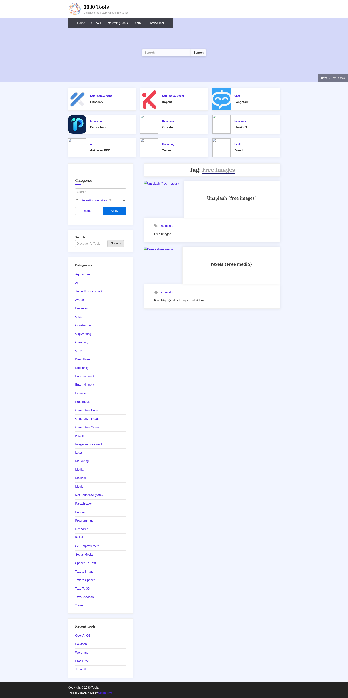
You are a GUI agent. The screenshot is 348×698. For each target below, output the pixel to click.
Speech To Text (85, 563)
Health (238, 144)
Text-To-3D (82, 588)
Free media (166, 225)
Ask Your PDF (100, 150)
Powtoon (81, 644)
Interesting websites (93, 200)
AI (91, 144)
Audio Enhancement (88, 291)
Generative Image (87, 418)
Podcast (80, 512)
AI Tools (96, 23)
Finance (80, 393)
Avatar (79, 299)
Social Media (84, 554)
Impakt (167, 102)
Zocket (167, 150)
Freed (238, 150)
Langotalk (241, 102)
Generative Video (87, 427)
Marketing (168, 144)
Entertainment (84, 376)
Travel (79, 605)
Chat (237, 95)
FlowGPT (240, 127)
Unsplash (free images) (232, 198)
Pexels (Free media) (231, 264)
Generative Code (86, 410)
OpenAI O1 (82, 635)
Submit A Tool (155, 23)
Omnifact (168, 127)
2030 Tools (96, 7)
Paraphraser (83, 503)
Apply (114, 211)
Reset (87, 211)
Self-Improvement (101, 95)
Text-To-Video (84, 597)
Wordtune (81, 652)
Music (79, 486)
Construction (83, 325)
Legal (78, 452)
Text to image (84, 571)
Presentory (98, 127)
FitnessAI (97, 102)
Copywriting (83, 334)
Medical (80, 478)
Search (80, 237)
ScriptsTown (105, 692)
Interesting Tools (117, 23)
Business (168, 121)
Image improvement (88, 444)
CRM (78, 351)
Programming (84, 520)
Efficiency (96, 121)
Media (79, 469)
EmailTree (82, 661)
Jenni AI (80, 669)
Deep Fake (82, 359)
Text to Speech (85, 580)
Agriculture (82, 274)
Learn (137, 23)
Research (240, 121)
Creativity (81, 342)
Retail (79, 537)
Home (81, 23)
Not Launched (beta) (89, 495)
